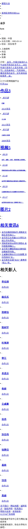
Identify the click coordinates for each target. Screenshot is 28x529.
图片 (5, 209)
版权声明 (8, 508)
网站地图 (14, 506)
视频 (5, 147)
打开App (4, 84)
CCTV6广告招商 (7, 514)
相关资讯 (9, 225)
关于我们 (4, 506)
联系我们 (18, 508)
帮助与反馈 (5, 511)
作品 (5, 90)
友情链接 (16, 511)
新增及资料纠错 (10, 13)
